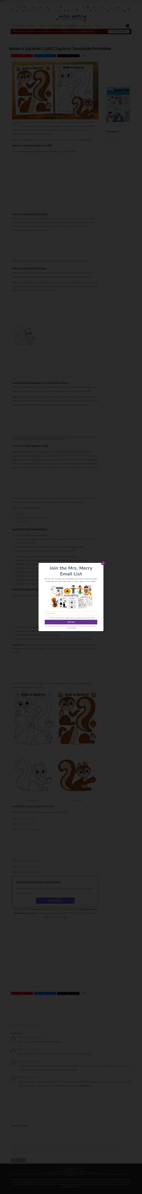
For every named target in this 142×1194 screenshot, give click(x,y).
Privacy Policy (72, 628)
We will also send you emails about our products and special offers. (73, 618)
